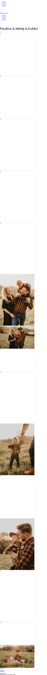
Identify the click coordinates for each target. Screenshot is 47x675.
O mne (3, 4)
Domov (4, 1)
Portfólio (4, 3)
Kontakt (4, 6)
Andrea (2, 671)
